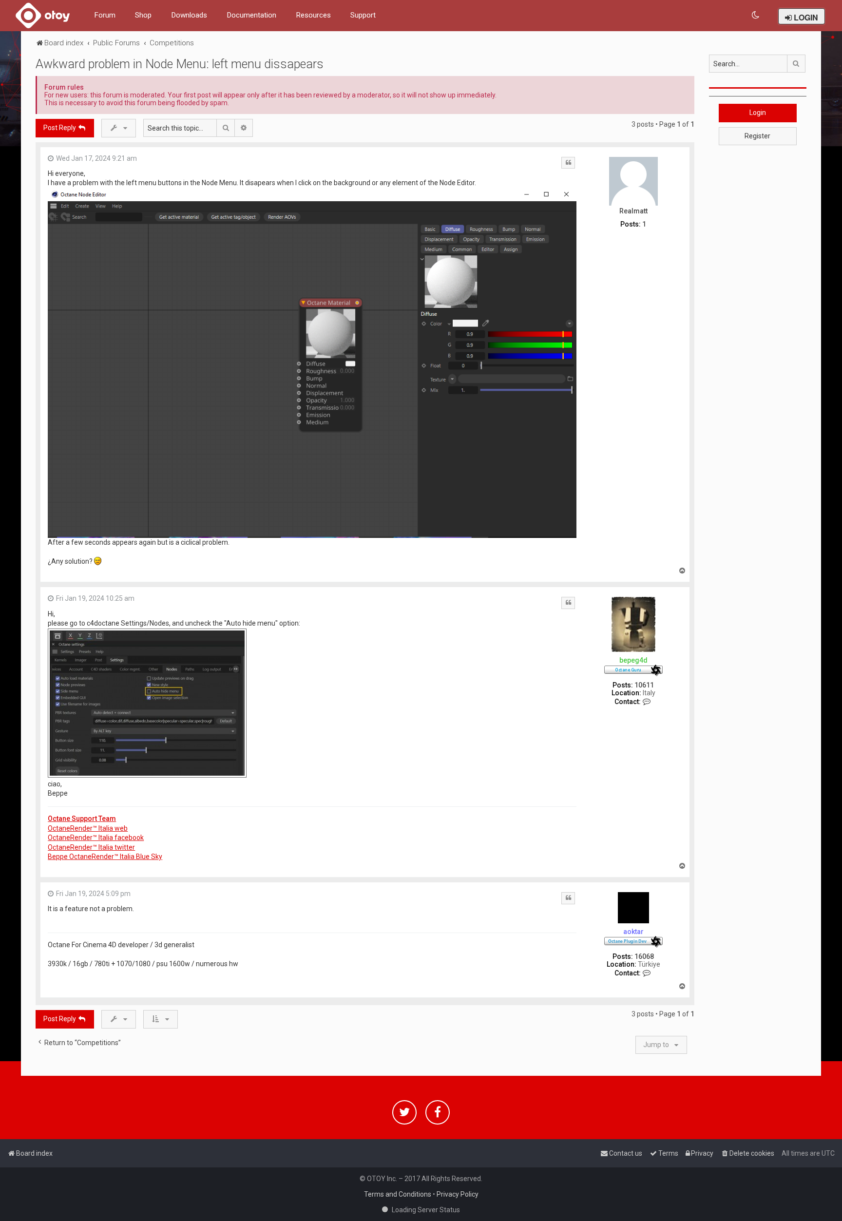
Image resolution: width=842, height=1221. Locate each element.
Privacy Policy (457, 1194)
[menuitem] (756, 15)
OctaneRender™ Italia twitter (91, 847)
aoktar (633, 931)
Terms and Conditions (397, 1194)
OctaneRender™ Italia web (88, 828)
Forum (104, 15)
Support (363, 15)
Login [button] (757, 112)
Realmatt (633, 211)
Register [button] (757, 136)
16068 (644, 956)
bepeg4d (633, 660)
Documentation (251, 15)
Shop (143, 15)
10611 (644, 685)
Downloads (189, 15)
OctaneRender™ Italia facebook (96, 837)
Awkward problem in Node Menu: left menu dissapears (180, 64)
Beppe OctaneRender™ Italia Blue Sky (105, 856)
